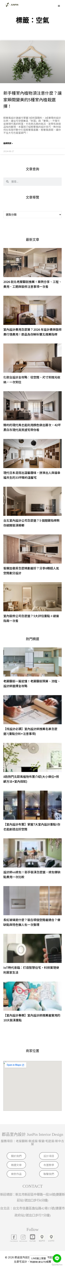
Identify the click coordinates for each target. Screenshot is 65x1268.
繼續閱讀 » (8, 143)
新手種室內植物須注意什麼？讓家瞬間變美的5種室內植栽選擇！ (32, 99)
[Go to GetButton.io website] (57, 1265)
